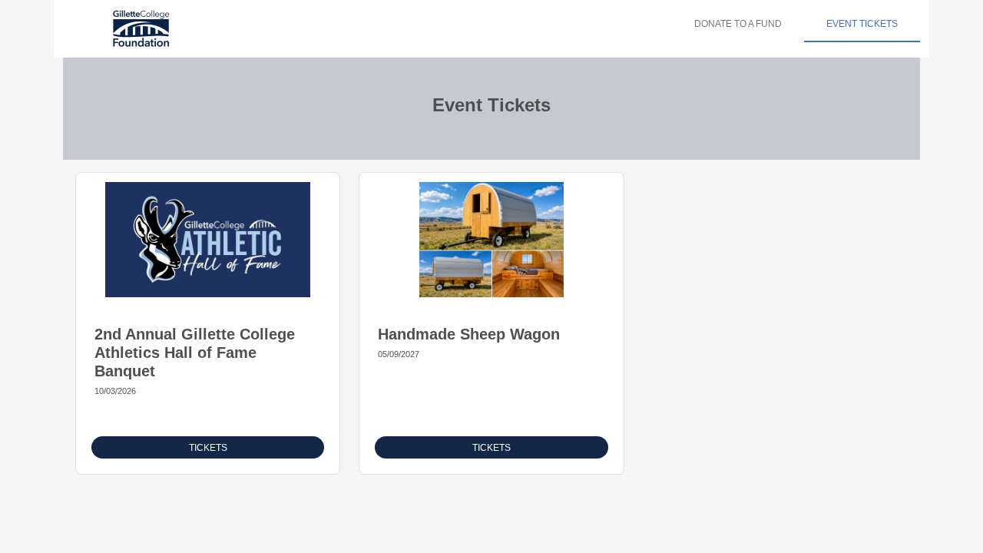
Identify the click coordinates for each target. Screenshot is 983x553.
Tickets (208, 447)
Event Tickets (862, 23)
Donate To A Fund (738, 23)
